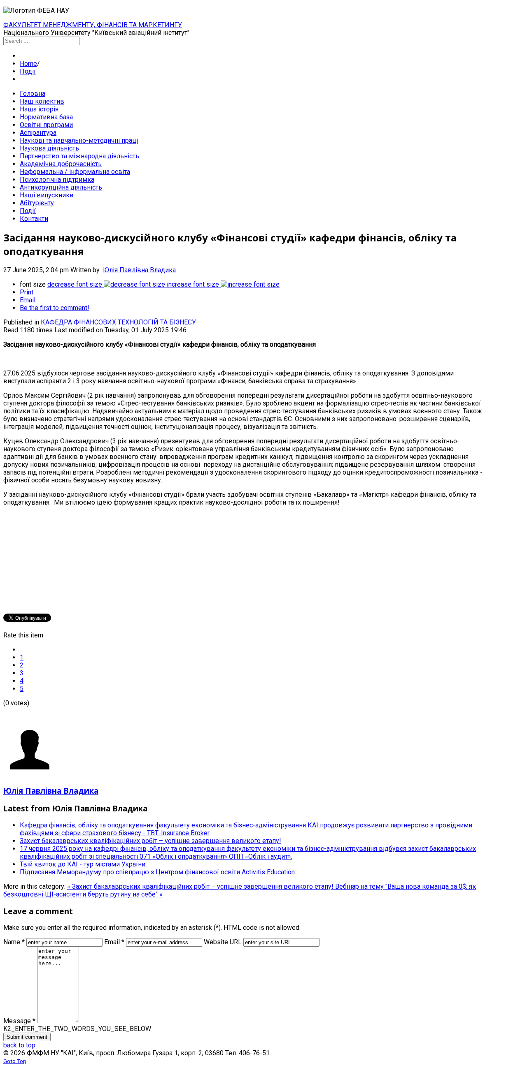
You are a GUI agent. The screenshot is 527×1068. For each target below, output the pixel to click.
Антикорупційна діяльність (61, 187)
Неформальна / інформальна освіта (75, 172)
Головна (32, 93)
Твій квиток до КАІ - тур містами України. (83, 864)
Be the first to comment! (54, 308)
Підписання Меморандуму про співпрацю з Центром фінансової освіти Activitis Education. (158, 872)
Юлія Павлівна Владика (139, 270)
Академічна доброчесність (61, 164)
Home (28, 63)
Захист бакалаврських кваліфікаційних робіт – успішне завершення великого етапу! (150, 841)
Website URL (223, 942)
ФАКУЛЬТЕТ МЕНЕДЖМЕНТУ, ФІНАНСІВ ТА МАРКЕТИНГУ (92, 25)
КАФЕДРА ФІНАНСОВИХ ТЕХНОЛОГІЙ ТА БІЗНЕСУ (118, 322)
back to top (19, 1045)
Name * (14, 942)
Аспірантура (38, 133)
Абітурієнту (37, 203)
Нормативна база (46, 117)
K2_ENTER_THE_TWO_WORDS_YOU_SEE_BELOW (77, 1029)
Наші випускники (46, 195)
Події (28, 71)
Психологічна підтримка (57, 179)
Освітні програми (46, 125)
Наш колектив (42, 101)
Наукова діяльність (49, 148)
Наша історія (39, 109)
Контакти (34, 218)
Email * (114, 942)
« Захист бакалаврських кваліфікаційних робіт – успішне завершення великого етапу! (201, 886)
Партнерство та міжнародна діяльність (79, 156)
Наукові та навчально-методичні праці (79, 140)
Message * (19, 1021)
